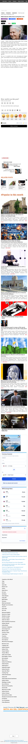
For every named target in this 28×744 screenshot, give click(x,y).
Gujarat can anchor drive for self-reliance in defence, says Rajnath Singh (12, 215)
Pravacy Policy (7, 740)
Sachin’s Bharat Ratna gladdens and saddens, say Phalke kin (9, 171)
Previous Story (7, 162)
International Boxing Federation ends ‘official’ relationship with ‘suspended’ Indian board (13, 565)
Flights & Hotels (21, 1)
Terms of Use (17, 740)
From (3, 463)
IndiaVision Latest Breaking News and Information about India (16, 741)
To (2, 472)
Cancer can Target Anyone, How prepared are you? (12, 567)
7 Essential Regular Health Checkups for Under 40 (12, 573)
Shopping (14, 1)
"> (16, 23)
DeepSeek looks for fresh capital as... (21, 187)
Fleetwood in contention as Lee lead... (11, 187)
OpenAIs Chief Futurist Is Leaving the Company (13, 406)
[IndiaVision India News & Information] (14, 6)
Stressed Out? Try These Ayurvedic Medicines (11, 569)
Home (3, 12)
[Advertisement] (14, 83)
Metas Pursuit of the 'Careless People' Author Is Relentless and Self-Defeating (13, 381)
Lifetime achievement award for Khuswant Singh (15, 164)
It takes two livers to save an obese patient (11, 554)
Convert (14, 478)
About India (4, 1)
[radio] (2, 103)
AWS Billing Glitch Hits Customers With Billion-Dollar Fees (14, 430)
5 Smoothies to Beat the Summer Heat (10, 552)
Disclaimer (12, 740)
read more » (8, 412)
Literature (15, 12)
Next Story (17, 166)
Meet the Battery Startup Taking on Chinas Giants (12, 317)
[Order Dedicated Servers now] (11, 450)
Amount (4, 457)
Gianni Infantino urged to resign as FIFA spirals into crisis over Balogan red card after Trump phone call (14, 329)
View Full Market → (22, 540)
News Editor (20, 18)
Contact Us (22, 740)
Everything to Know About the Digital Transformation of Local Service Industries (12, 241)
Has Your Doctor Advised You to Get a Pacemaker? (12, 562)
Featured (8, 12)
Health (9, 1)
